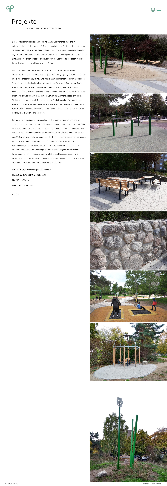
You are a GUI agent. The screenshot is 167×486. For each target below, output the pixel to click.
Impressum (145, 484)
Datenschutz (156, 484)
